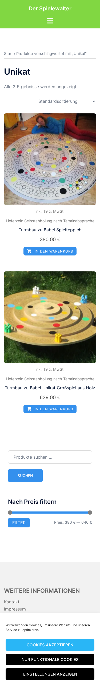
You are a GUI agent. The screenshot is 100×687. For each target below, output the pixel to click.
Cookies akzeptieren (50, 644)
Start (8, 53)
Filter (19, 522)
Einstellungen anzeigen (50, 674)
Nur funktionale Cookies (50, 659)
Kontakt (11, 601)
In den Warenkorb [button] (53, 251)
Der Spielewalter (50, 8)
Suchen (25, 475)
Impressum (15, 609)
